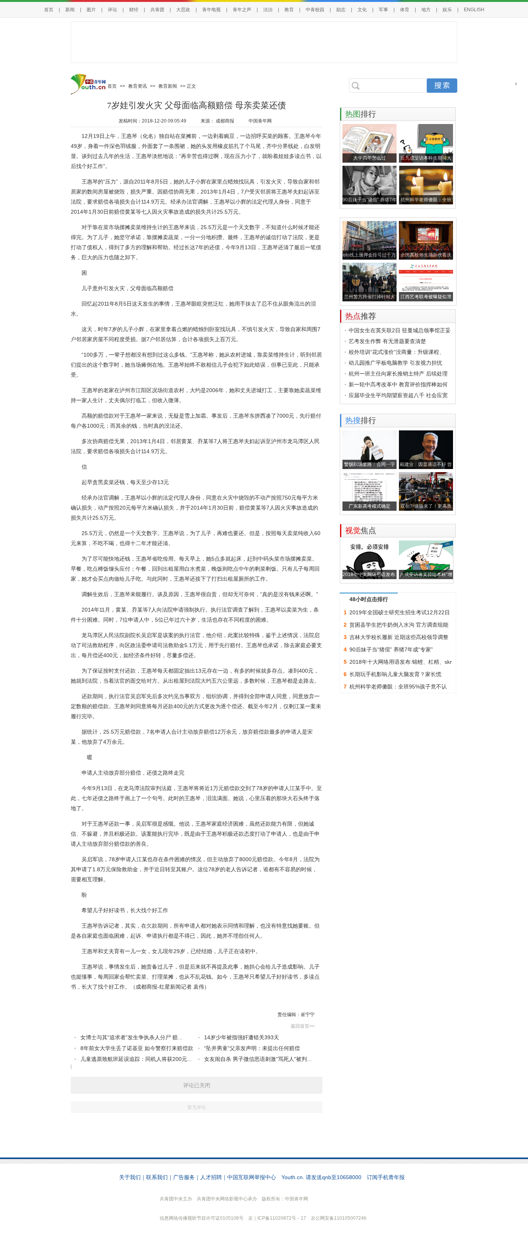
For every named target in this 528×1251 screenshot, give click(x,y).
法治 (268, 9)
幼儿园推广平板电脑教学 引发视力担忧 (395, 363)
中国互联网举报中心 (251, 1177)
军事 (383, 9)
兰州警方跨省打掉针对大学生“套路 (369, 297)
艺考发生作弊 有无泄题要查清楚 (387, 341)
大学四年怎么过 (369, 158)
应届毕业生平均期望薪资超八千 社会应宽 (398, 395)
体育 (404, 9)
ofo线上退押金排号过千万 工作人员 (369, 256)
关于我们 (130, 1177)
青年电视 (211, 9)
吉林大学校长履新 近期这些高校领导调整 (398, 637)
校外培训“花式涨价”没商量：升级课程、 (397, 352)
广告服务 (184, 1177)
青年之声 (242, 9)
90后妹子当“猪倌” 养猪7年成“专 (369, 200)
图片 (91, 9)
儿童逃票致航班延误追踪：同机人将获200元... (136, 1059)
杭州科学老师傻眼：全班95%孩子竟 (425, 200)
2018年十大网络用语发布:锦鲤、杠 (369, 575)
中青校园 (315, 9)
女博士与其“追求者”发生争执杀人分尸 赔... (131, 1037)
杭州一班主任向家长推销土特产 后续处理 (398, 374)
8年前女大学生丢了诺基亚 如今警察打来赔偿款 (136, 1048)
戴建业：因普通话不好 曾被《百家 (426, 465)
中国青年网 (260, 121)
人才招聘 (211, 1177)
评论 (112, 9)
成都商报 (225, 121)
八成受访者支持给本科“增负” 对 (426, 575)
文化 (362, 9)
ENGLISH (474, 9)
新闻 (70, 9)
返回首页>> (303, 1026)
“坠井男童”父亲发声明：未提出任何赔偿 (252, 1048)
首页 (48, 9)
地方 (426, 9)
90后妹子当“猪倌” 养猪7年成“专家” (391, 649)
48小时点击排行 (368, 599)
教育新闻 (167, 86)
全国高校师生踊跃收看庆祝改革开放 (425, 256)
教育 (289, 9)
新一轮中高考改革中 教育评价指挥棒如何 (398, 384)
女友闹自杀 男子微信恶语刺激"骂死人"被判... (258, 1059)
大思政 (183, 9)
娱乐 (447, 9)
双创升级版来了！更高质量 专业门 (425, 507)
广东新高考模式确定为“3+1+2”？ (369, 507)
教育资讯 (137, 86)
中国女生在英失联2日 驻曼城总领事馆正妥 (400, 330)
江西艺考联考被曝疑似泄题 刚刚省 (425, 297)
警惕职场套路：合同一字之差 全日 (369, 465)
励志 (341, 9)
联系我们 (157, 1177)
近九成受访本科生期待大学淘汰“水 (425, 159)
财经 (133, 9)
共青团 (157, 9)
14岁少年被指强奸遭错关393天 (241, 1037)
